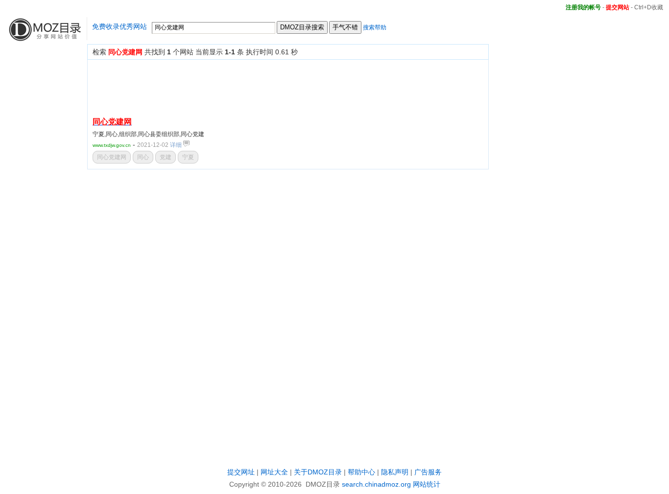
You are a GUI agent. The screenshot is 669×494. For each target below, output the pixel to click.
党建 (165, 157)
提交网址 (241, 472)
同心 (143, 157)
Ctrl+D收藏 (648, 7)
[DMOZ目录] (44, 37)
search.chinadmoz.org (376, 484)
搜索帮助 (374, 27)
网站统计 (426, 484)
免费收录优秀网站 (119, 26)
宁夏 (188, 157)
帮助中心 (361, 472)
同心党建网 (111, 157)
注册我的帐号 (583, 7)
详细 (176, 144)
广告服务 (428, 472)
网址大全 (274, 472)
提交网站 (617, 7)
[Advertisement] (271, 87)
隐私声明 (394, 472)
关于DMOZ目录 (318, 472)
